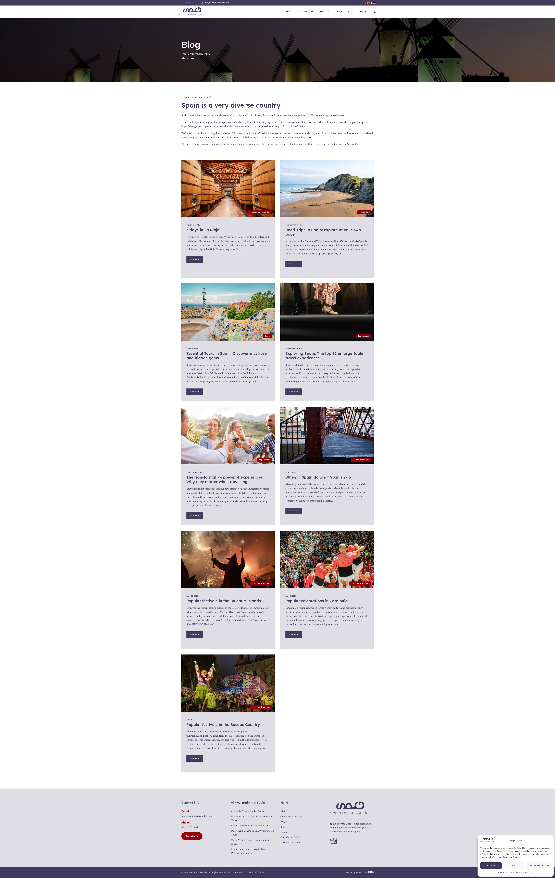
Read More (194, 259)
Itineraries (265, 212)
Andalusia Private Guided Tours (247, 811)
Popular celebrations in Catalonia (316, 600)
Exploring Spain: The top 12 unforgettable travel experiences (324, 355)
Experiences (254, 212)
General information (291, 816)
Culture (356, 460)
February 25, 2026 (293, 225)
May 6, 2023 (290, 472)
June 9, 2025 (192, 348)
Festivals (256, 583)
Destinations (306, 11)
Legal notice (528, 872)
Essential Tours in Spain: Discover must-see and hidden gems (226, 355)
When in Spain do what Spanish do (318, 477)
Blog (350, 11)
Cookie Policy (503, 872)
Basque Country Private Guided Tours (250, 825)
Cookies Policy (263, 872)
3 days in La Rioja (203, 229)
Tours (267, 336)
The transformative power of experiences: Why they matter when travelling (225, 479)
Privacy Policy (516, 872)
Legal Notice (234, 872)
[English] (366, 2)
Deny (513, 865)
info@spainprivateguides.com (196, 816)
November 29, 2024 (294, 348)
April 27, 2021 (192, 596)
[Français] (372, 2)
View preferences (538, 865)
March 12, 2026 (193, 225)
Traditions (364, 460)
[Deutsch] (374, 2)
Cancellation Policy (290, 837)
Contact (364, 11)
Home (289, 11)
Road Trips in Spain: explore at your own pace (323, 232)
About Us (325, 11)
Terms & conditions (290, 842)
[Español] (369, 2)
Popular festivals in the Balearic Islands (223, 600)
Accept (491, 865)
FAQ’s (339, 11)
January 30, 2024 (194, 472)
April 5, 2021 (290, 596)
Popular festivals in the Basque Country (223, 724)
